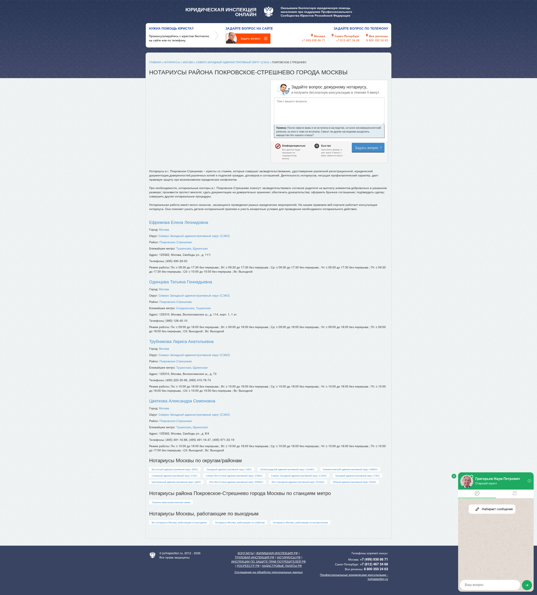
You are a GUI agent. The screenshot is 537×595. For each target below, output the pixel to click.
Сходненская (185, 308)
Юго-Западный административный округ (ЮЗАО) (298, 481)
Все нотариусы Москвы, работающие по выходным (179, 522)
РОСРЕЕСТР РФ (248, 565)
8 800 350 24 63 (377, 40)
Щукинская (200, 248)
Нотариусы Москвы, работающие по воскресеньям (300, 522)
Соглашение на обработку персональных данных (269, 572)
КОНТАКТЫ (246, 553)
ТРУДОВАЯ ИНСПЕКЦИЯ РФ (254, 557)
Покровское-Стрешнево (175, 242)
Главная (155, 62)
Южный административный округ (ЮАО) (354, 481)
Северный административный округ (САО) (174, 475)
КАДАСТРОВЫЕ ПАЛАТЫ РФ (282, 565)
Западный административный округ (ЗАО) (229, 469)
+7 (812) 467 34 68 (374, 564)
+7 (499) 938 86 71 (374, 559)
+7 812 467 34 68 (348, 40)
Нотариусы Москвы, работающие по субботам (240, 522)
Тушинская (183, 248)
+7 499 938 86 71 (313, 40)
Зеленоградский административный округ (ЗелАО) (287, 469)
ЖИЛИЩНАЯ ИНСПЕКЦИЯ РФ (277, 553)
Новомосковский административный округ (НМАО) (350, 469)
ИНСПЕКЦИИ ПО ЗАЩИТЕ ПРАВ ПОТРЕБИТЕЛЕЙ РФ (268, 561)
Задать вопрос (250, 38)
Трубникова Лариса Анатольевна (181, 341)
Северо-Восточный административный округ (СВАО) (234, 475)
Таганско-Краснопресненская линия (171, 502)
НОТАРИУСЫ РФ (289, 557)
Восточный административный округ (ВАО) (175, 469)
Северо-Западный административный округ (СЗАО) (232, 62)
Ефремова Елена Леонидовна (178, 222)
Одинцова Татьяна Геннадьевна (180, 281)
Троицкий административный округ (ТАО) (357, 475)
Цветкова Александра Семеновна (182, 401)
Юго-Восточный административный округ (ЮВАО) (236, 481)
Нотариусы (172, 62)
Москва (188, 62)
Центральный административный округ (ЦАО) (176, 481)
